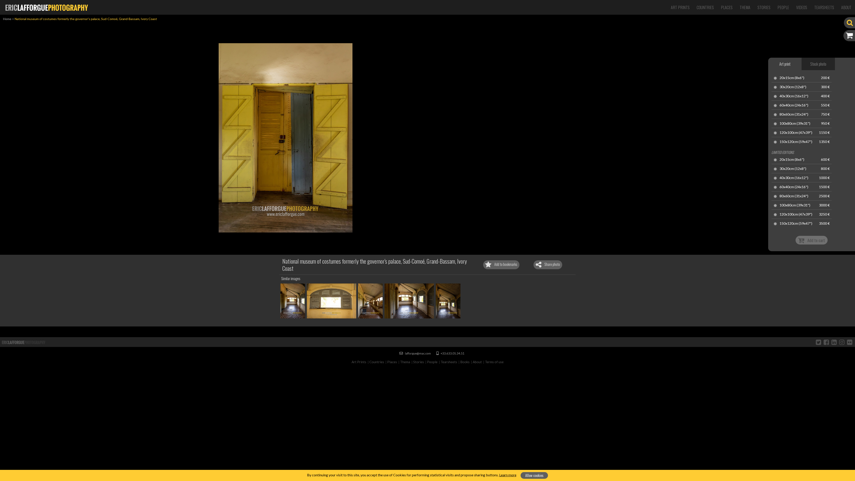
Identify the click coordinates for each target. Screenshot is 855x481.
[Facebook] (826, 342)
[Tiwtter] (818, 342)
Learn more (507, 475)
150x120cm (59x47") (796, 142)
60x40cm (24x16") (794, 105)
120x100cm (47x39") (796, 133)
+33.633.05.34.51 (452, 353)
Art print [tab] (784, 64)
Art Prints (680, 7)
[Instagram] (842, 342)
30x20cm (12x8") (793, 87)
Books (465, 362)
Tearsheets (824, 7)
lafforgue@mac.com (417, 353)
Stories (763, 7)
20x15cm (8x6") (792, 78)
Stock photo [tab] (818, 64)
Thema (745, 7)
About (846, 7)
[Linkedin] (834, 342)
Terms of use (494, 362)
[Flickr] (849, 342)
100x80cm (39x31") (795, 123)
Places (727, 7)
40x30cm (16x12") (794, 96)
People (783, 7)
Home (7, 19)
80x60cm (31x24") (794, 114)
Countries (705, 7)
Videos (801, 7)
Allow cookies (534, 475)
